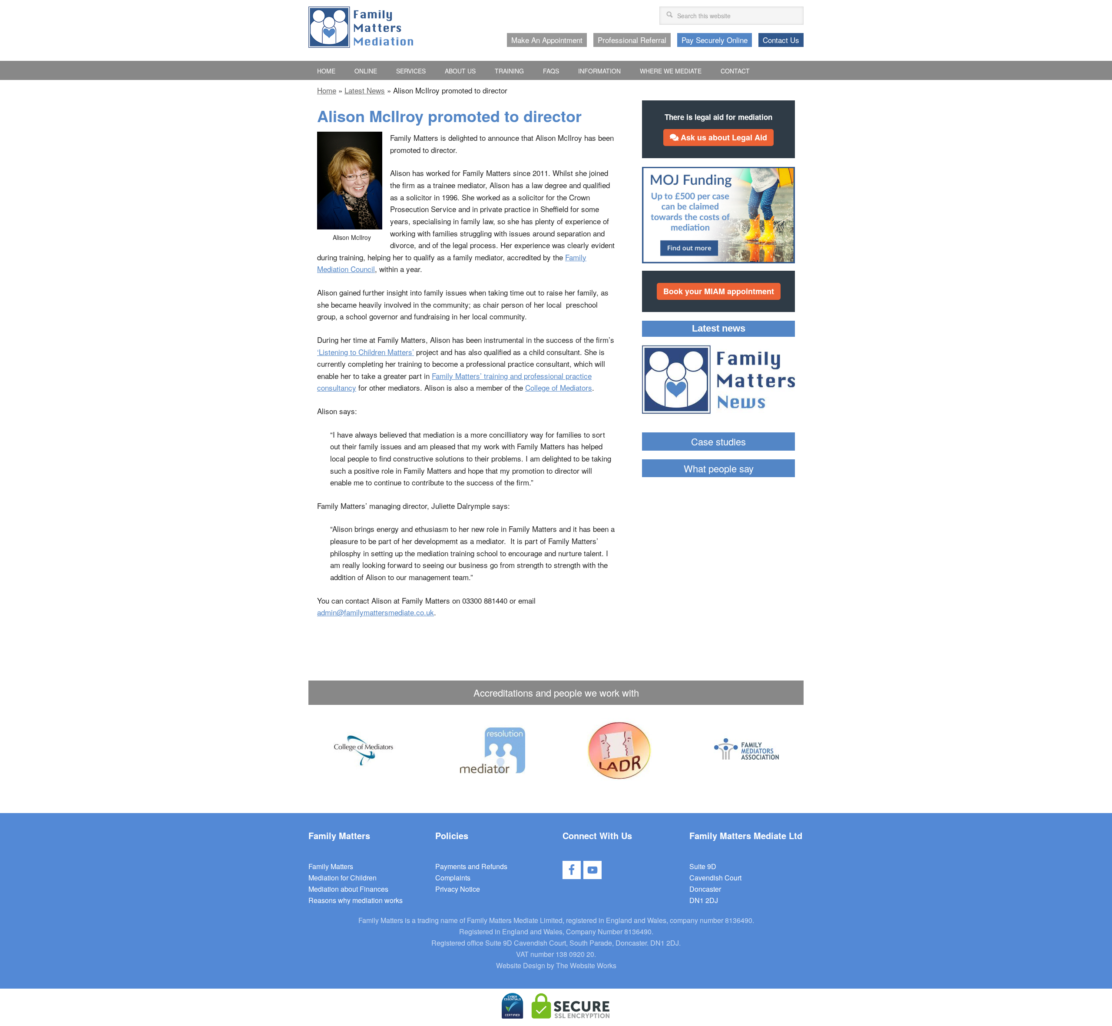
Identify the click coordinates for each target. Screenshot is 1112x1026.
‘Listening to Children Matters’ (365, 351)
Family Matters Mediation (360, 27)
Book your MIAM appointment (718, 291)
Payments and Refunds (471, 866)
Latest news (718, 328)
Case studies (718, 441)
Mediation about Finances (348, 889)
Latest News (364, 90)
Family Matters (330, 866)
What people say (719, 468)
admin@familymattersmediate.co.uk (375, 612)
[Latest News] (718, 381)
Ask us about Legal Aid (722, 137)
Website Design (520, 965)
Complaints (452, 878)
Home (326, 90)
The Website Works (586, 965)
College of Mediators (558, 387)
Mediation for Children (342, 878)
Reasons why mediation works (355, 900)
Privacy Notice (457, 889)
